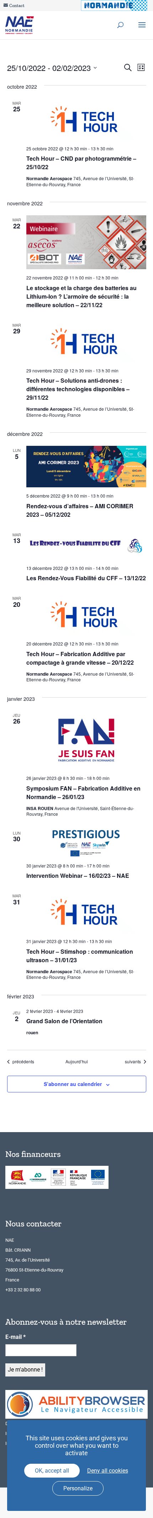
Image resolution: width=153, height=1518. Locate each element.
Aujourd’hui (76, 1061)
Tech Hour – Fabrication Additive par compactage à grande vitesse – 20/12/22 (80, 658)
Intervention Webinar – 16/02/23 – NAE (77, 875)
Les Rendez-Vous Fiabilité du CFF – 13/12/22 (86, 578)
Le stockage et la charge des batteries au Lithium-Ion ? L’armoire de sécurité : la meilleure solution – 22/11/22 (81, 296)
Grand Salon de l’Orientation (64, 1021)
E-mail (15, 1337)
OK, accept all (52, 1470)
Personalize (78, 1488)
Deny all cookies (107, 1470)
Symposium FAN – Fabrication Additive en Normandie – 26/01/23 (83, 792)
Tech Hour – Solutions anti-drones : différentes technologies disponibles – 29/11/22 (78, 388)
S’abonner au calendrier (73, 1083)
